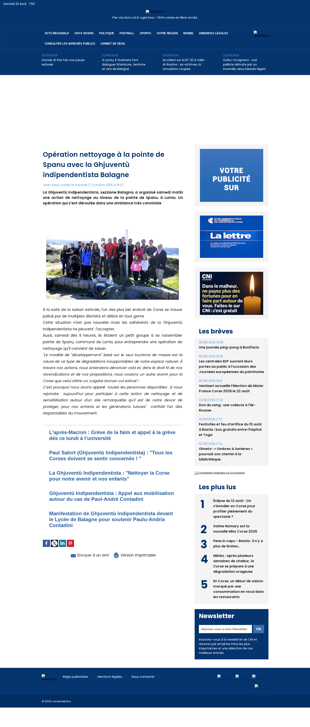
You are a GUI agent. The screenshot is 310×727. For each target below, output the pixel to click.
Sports (145, 33)
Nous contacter (143, 677)
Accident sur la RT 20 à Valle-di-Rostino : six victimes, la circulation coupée (184, 64)
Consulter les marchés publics (70, 43)
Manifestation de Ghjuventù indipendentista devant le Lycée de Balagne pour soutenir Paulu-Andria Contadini (111, 519)
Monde (188, 33)
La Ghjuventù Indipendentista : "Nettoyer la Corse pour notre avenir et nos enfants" (109, 476)
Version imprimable (138, 555)
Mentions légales (110, 677)
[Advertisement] (155, 106)
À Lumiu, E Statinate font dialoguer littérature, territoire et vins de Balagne (124, 64)
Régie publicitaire (76, 677)
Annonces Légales (213, 33)
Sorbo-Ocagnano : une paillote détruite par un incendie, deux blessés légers (244, 64)
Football (127, 33)
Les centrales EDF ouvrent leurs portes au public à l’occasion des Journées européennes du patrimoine (231, 366)
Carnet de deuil (113, 43)
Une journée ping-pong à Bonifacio (229, 347)
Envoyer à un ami (92, 555)
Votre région (167, 33)
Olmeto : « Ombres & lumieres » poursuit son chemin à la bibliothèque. (225, 454)
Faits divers (84, 33)
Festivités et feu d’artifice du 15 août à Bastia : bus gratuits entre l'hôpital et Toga (230, 429)
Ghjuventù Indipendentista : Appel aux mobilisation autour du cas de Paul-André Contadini (111, 496)
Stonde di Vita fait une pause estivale (63, 62)
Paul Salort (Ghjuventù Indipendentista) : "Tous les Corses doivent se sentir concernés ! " (110, 455)
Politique (106, 33)
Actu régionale (57, 33)
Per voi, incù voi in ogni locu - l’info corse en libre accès (155, 17)
